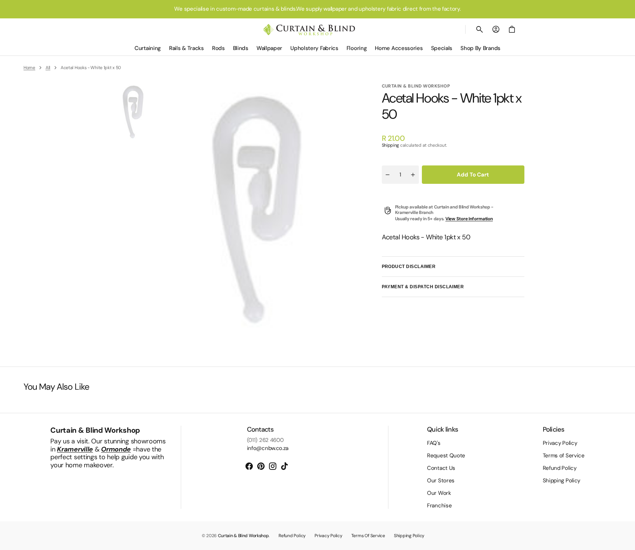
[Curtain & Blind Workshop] (309, 29)
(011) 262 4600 (265, 440)
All (48, 67)
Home (29, 67)
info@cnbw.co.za (268, 448)
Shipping (390, 145)
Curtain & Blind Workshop (243, 535)
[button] (479, 29)
